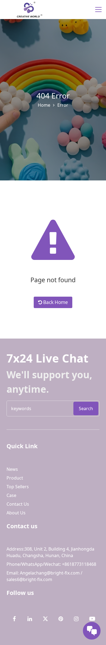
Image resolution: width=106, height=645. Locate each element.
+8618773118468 (78, 564)
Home (44, 105)
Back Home (55, 302)
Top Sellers (18, 487)
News (12, 469)
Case (11, 495)
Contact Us (18, 504)
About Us (16, 513)
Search (86, 408)
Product (15, 478)
